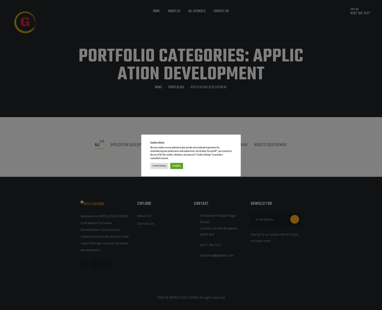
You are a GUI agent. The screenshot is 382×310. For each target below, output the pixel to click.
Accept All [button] (177, 166)
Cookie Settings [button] (159, 166)
